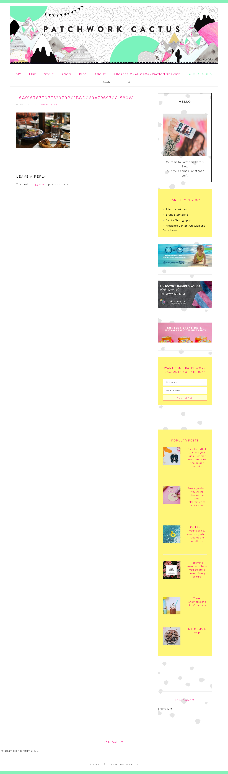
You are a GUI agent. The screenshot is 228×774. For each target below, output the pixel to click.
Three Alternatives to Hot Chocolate (197, 602)
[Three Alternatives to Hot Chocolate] (171, 606)
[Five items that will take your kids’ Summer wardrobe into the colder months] (171, 456)
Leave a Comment (48, 104)
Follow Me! (165, 709)
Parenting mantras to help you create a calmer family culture (197, 569)
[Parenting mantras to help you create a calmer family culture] (171, 570)
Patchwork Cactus (114, 35)
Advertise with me (177, 209)
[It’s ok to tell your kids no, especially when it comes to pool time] (171, 535)
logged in (38, 184)
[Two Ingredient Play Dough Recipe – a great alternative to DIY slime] (171, 495)
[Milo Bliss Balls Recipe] (171, 637)
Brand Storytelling (177, 214)
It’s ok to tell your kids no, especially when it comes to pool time (197, 534)
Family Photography (178, 220)
